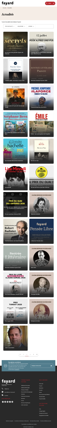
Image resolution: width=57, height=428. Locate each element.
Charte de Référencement (45, 421)
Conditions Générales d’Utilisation (21, 421)
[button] (9, 26)
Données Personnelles (34, 421)
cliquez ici (17, 369)
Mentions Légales (9, 421)
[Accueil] (7, 3)
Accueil (4, 7)
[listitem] (3, 402)
